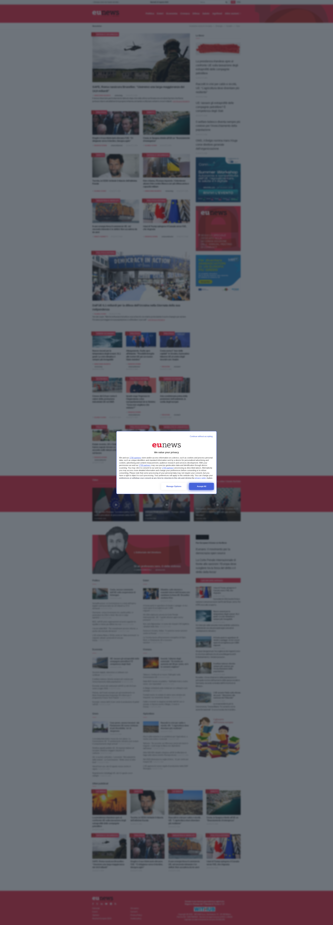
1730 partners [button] (135, 458)
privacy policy (201, 478)
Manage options (173, 486)
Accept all (201, 486)
